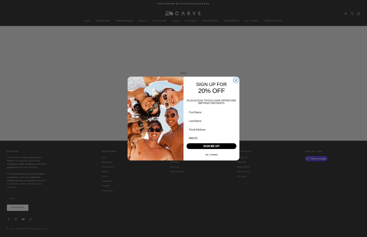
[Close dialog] (235, 80)
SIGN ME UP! (211, 146)
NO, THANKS (211, 155)
